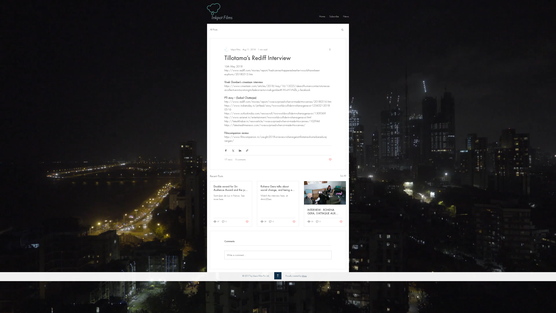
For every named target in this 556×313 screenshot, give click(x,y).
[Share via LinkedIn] (240, 150)
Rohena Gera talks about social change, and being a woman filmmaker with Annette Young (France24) (276, 188)
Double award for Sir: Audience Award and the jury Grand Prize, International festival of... (230, 188)
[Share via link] (247, 150)
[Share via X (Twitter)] (233, 150)
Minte (304, 275)
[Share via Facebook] (225, 150)
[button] (342, 29)
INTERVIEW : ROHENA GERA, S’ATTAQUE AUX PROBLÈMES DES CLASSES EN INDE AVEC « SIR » (323, 211)
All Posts (213, 29)
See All (343, 175)
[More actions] (330, 49)
